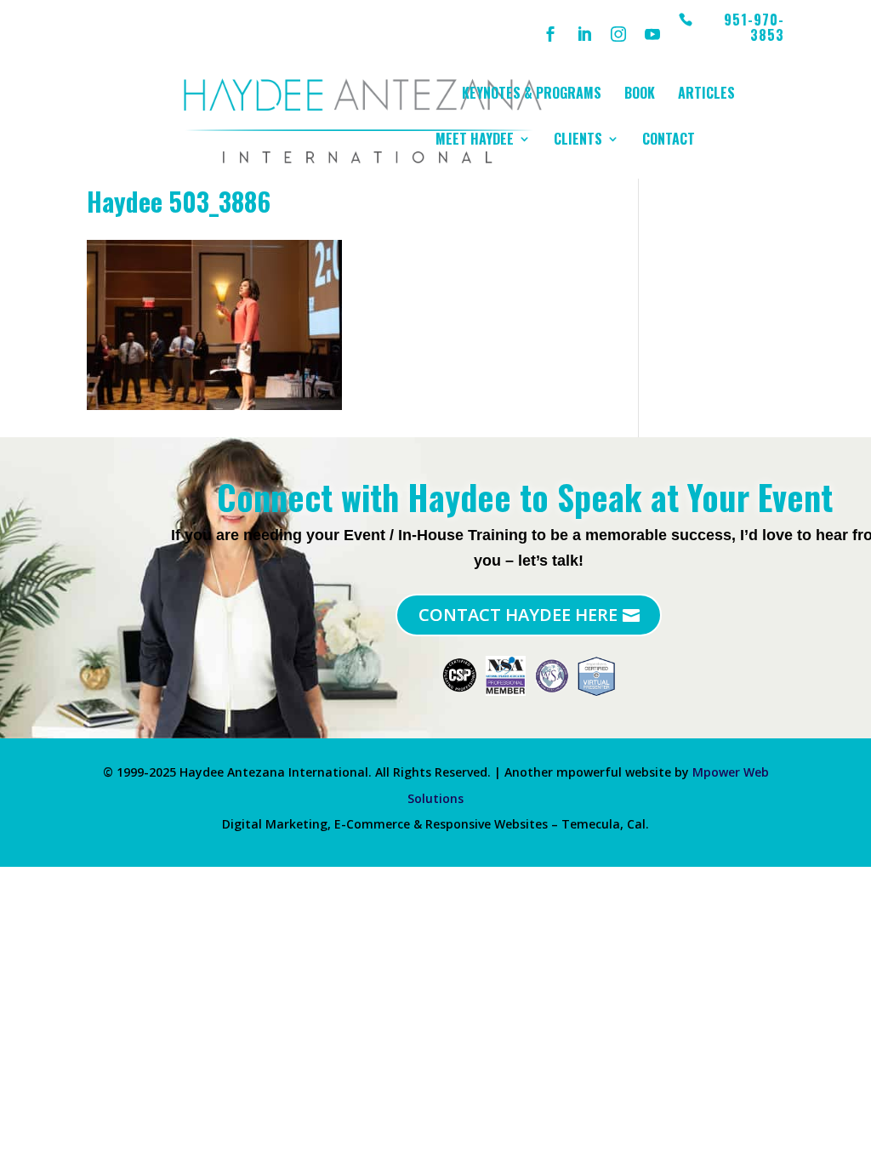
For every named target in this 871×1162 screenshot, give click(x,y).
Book (639, 95)
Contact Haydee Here (518, 614)
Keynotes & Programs (531, 95)
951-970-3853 (754, 28)
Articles (706, 95)
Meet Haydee (475, 141)
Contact (668, 141)
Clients (578, 141)
